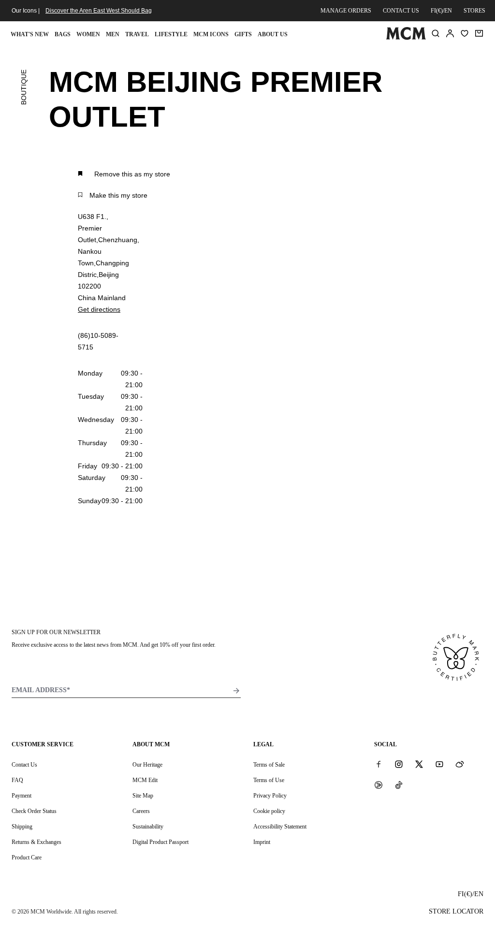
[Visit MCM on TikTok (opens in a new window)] (398, 784)
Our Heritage (147, 764)
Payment (21, 795)
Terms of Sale (269, 764)
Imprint (261, 842)
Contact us (401, 10)
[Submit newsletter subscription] (236, 690)
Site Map (142, 795)
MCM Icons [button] (211, 34)
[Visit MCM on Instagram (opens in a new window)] (398, 764)
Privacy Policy (270, 795)
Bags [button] (63, 34)
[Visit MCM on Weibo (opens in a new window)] (459, 764)
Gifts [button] (243, 34)
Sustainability (147, 826)
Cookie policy (269, 811)
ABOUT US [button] (273, 34)
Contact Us (24, 764)
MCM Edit (145, 780)
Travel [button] (137, 34)
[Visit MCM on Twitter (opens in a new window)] (419, 764)
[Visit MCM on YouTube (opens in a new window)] (439, 764)
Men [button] (112, 34)
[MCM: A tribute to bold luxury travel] (406, 38)
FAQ (17, 780)
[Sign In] (450, 33)
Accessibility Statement (279, 826)
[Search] (435, 33)
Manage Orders (345, 10)
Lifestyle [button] (171, 34)
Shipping (22, 826)
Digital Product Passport (160, 842)
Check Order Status (34, 811)
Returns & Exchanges (36, 842)
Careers (141, 811)
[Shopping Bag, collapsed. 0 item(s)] (479, 33)
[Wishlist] (464, 33)
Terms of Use (268, 780)
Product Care (27, 857)
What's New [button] (30, 34)
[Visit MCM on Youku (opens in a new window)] (378, 784)
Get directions (99, 309)
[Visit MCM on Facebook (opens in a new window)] (378, 764)
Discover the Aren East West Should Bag (98, 10)
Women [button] (88, 34)
